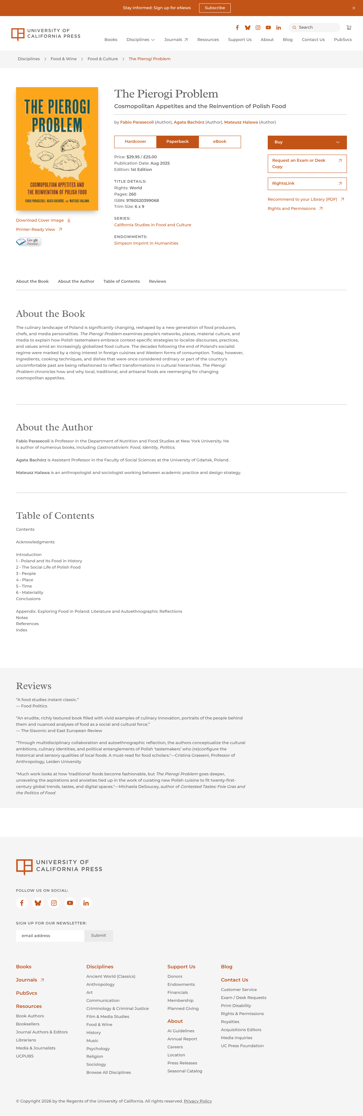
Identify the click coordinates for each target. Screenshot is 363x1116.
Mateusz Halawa (241, 122)
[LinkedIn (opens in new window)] (279, 27)
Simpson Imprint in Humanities (146, 243)
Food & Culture (103, 58)
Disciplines (29, 58)
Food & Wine (64, 58)
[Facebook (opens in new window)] (237, 27)
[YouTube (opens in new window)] (268, 27)
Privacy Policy (198, 1101)
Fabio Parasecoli (137, 122)
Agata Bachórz (189, 122)
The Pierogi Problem (150, 58)
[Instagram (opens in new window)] (258, 27)
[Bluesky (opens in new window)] (248, 27)
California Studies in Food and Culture (152, 224)
